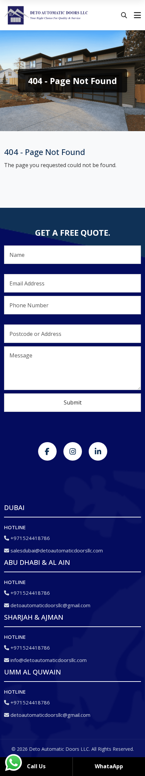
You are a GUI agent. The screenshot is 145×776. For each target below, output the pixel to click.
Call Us (36, 766)
